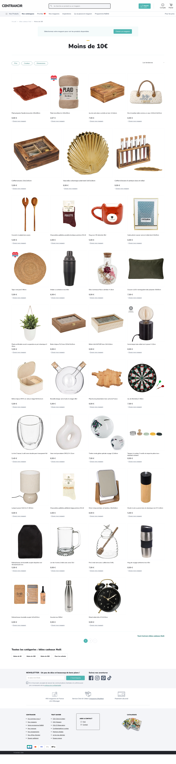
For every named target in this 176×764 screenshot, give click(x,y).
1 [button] (85, 641)
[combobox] (80, 6)
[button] (81, 641)
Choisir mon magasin (19, 121)
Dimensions (41, 63)
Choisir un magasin (123, 31)
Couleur (27, 63)
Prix (15, 63)
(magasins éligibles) (96, 699)
